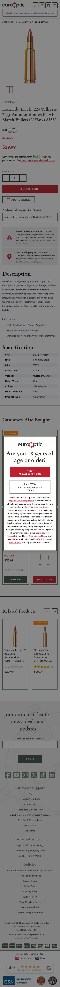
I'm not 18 (30, 487)
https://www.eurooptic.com (21, 500)
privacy (41, 532)
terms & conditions (31, 536)
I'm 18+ (30, 472)
